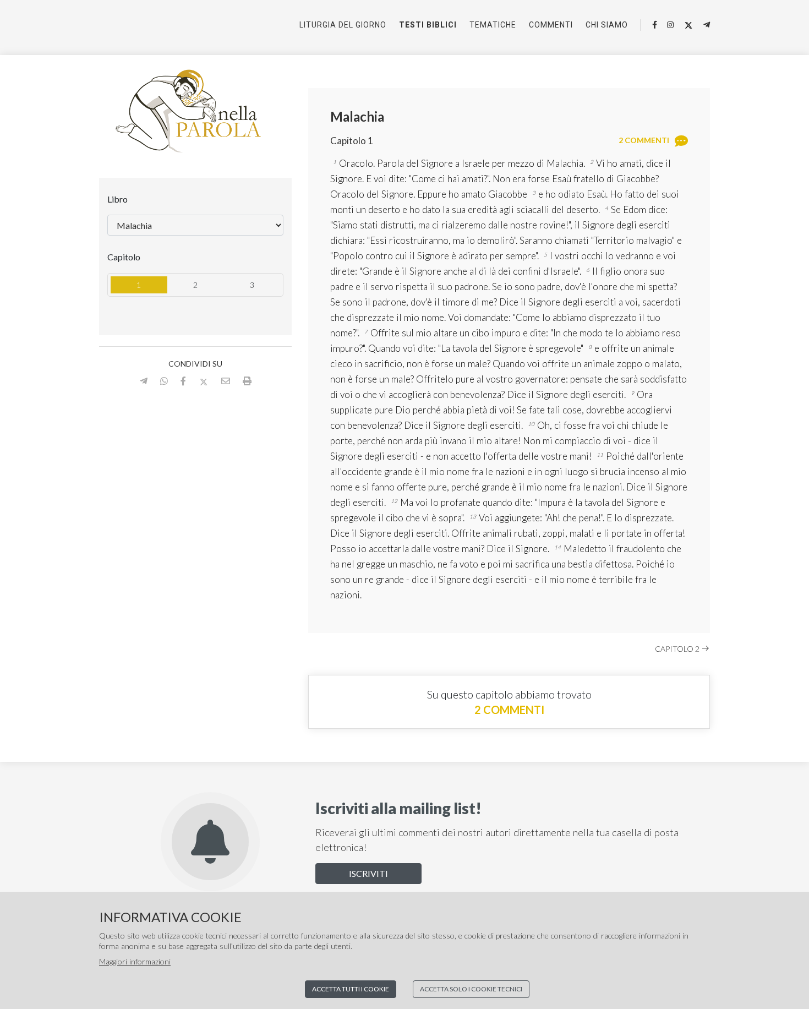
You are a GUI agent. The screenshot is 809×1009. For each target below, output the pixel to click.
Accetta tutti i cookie (350, 989)
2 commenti (509, 709)
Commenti (551, 24)
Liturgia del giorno (342, 24)
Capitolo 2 (678, 648)
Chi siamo (607, 24)
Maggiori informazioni (135, 961)
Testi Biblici (428, 24)
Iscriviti (368, 873)
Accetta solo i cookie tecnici (471, 989)
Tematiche (492, 24)
